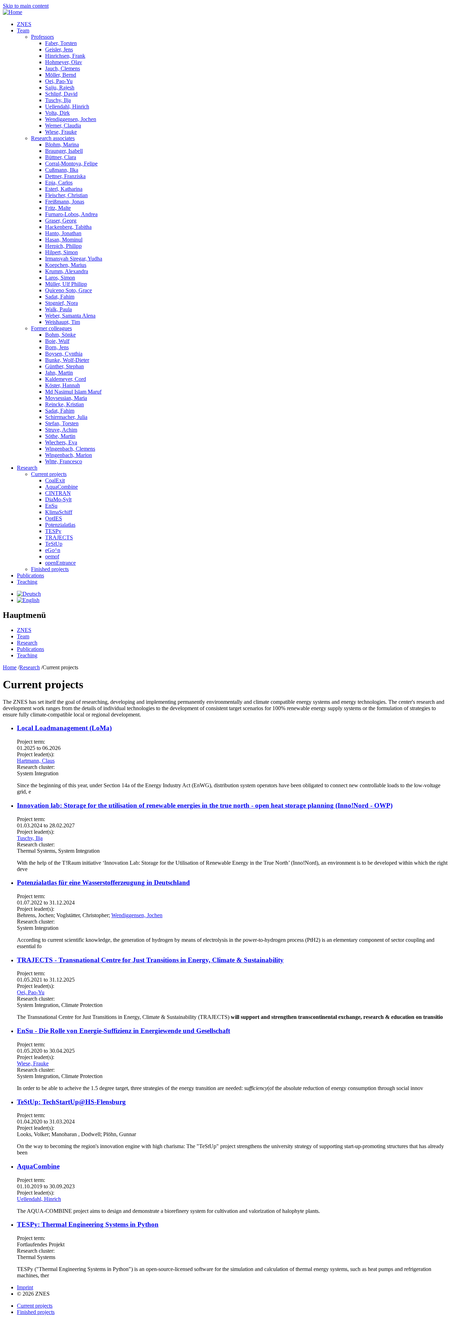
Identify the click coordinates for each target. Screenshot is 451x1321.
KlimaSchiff (58, 512)
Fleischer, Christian (66, 195)
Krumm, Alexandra (66, 271)
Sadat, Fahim (59, 297)
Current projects (49, 474)
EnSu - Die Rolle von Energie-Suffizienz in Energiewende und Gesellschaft (123, 1030)
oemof (52, 556)
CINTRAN (58, 493)
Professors (42, 37)
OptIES (53, 518)
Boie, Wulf (57, 341)
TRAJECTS (59, 537)
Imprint (25, 1287)
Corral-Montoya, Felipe (71, 164)
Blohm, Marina (62, 145)
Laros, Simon (60, 278)
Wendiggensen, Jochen (70, 119)
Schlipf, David (61, 94)
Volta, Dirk (57, 113)
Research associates (53, 138)
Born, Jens (57, 347)
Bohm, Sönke (60, 335)
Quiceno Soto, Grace (68, 290)
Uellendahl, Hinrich (67, 106)
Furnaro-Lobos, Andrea (71, 214)
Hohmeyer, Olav (63, 62)
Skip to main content (26, 6)
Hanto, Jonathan (63, 233)
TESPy (53, 531)
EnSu (51, 506)
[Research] (28, 600)
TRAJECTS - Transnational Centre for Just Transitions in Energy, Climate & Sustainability (150, 960)
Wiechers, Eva (61, 442)
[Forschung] (29, 594)
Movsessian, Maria (66, 398)
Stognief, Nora (61, 303)
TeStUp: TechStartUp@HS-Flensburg (71, 1102)
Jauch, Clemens (62, 68)
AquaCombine (61, 487)
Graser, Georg (60, 221)
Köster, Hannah (62, 385)
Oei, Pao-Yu (59, 81)
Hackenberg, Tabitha (68, 227)
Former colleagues (51, 328)
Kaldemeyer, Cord (65, 379)
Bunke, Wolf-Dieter (67, 360)
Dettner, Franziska (65, 176)
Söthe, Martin (60, 436)
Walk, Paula (58, 309)
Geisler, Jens (59, 49)
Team (23, 30)
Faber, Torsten (61, 43)
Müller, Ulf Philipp (66, 284)
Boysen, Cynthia (63, 354)
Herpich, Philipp (63, 246)
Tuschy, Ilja (58, 100)
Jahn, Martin (59, 373)
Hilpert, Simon (61, 252)
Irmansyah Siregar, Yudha (73, 259)
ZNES (24, 24)
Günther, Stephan (64, 366)
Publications (30, 575)
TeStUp (53, 544)
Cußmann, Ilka (61, 170)
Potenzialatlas (60, 525)
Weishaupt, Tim (62, 322)
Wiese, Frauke (61, 132)
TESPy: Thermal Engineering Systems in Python (88, 1224)
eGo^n (52, 550)
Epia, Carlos (59, 183)
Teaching (27, 582)
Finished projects (50, 569)
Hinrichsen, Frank (65, 56)
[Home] (12, 12)
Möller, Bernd (60, 75)
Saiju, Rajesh (59, 87)
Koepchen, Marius (65, 265)
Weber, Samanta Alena (70, 316)
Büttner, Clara (60, 157)
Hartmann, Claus (36, 761)
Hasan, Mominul (63, 240)
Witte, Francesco (63, 461)
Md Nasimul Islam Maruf (73, 392)
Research (27, 468)
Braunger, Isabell (64, 151)
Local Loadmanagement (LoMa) (64, 728)
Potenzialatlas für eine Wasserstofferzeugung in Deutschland (103, 882)
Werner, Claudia (63, 126)
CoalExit (55, 480)
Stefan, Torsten (62, 423)
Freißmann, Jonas (64, 202)
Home (10, 667)
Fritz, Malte (58, 208)
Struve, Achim (61, 430)
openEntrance (60, 563)
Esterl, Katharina (63, 189)
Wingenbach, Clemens (70, 449)
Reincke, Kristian (64, 404)
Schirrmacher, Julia (66, 417)
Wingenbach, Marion (68, 455)
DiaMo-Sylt (58, 499)
